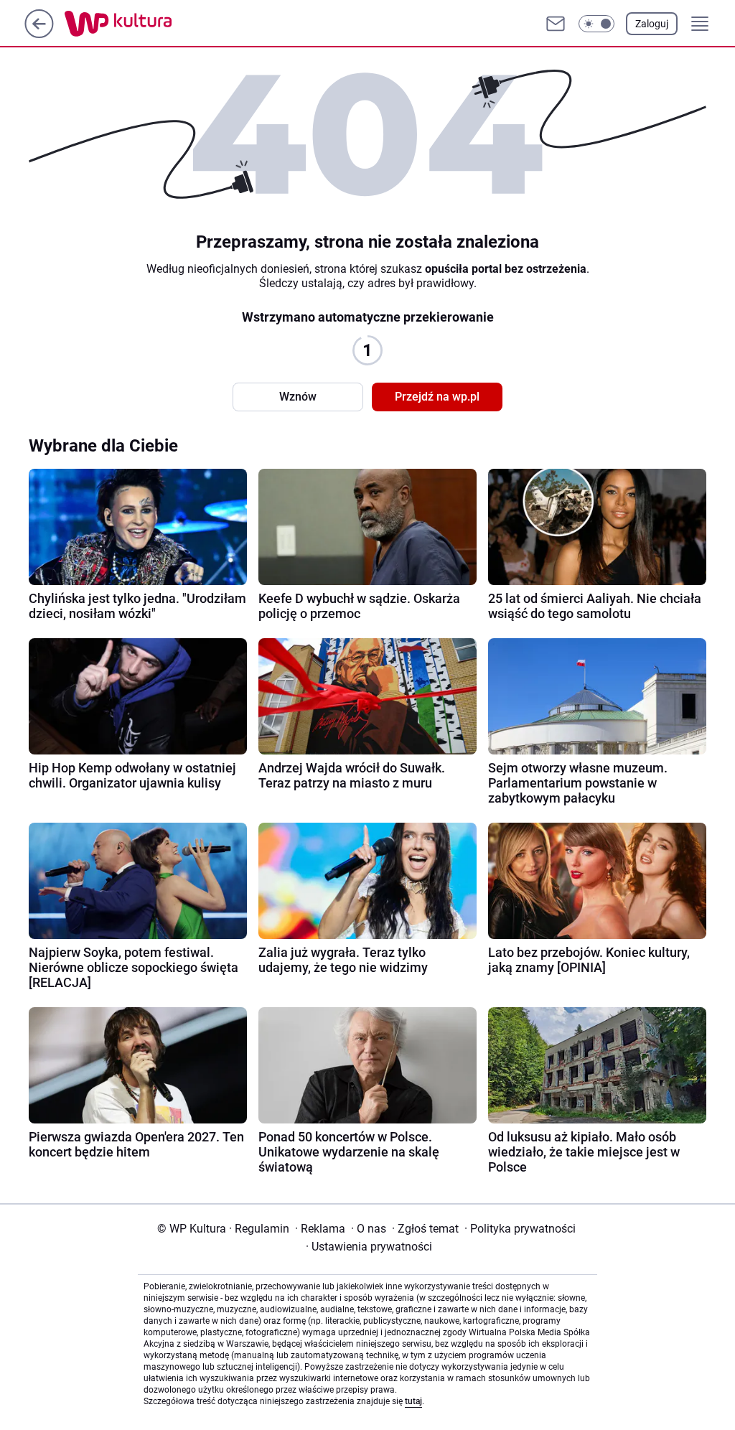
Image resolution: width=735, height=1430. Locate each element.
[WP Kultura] (150, 24)
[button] (596, 23)
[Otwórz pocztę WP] (555, 23)
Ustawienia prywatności (369, 1246)
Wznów (298, 396)
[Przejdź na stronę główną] (39, 34)
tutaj (413, 1401)
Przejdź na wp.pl (437, 396)
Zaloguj (651, 23)
